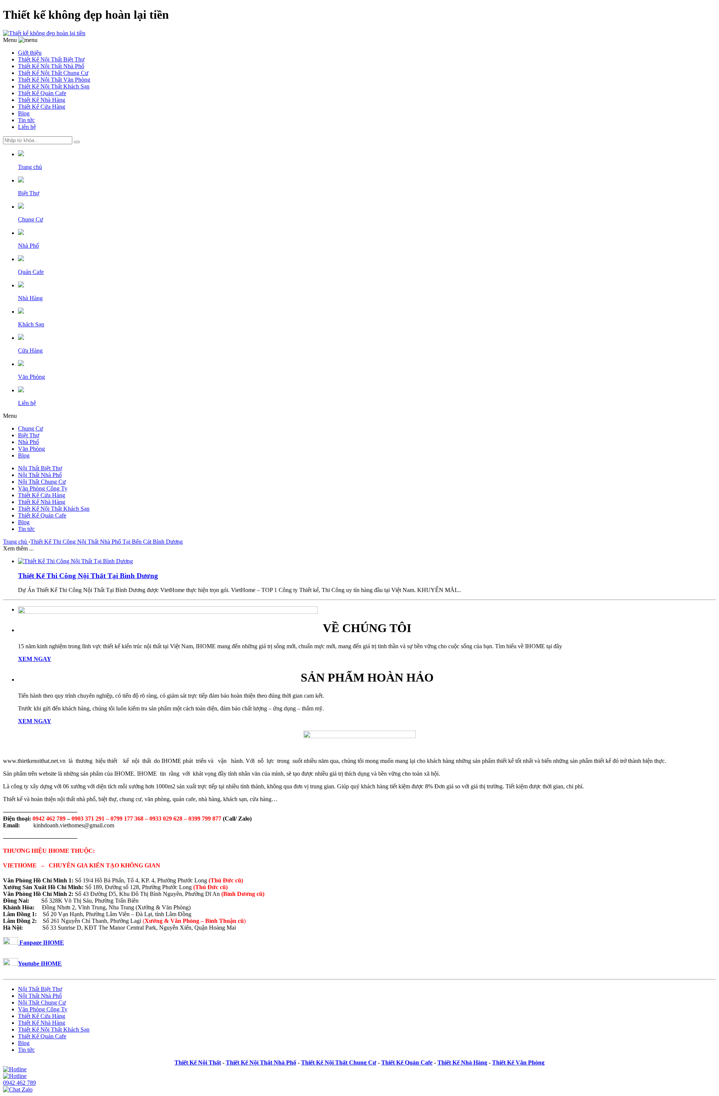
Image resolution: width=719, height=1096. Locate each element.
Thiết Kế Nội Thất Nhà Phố (51, 66)
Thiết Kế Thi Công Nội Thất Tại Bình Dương (88, 576)
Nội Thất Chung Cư (42, 481)
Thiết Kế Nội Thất (198, 1062)
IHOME (51, 963)
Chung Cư (30, 428)
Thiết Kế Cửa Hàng (41, 106)
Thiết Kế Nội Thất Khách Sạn (54, 86)
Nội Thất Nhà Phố (40, 475)
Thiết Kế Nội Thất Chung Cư (53, 73)
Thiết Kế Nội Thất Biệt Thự (51, 59)
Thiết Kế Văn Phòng (518, 1062)
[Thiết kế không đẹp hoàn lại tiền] (44, 33)
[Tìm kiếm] (77, 142)
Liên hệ (27, 127)
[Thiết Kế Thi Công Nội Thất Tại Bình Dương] (75, 561)
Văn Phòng (31, 449)
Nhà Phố (28, 442)
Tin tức (26, 120)
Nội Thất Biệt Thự (40, 468)
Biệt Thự (28, 435)
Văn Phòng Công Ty (42, 488)
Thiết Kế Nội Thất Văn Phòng (54, 79)
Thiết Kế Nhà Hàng (41, 100)
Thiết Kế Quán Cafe (42, 93)
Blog (24, 113)
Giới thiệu (30, 52)
